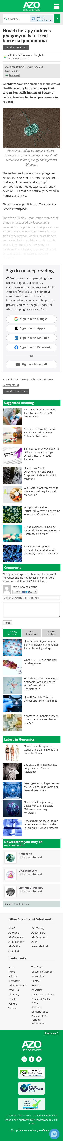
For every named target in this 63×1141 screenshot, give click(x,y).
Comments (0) (11, 384)
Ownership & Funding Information (39, 1020)
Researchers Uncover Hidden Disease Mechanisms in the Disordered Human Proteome (41, 824)
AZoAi (34, 941)
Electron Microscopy (31, 887)
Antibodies (25, 853)
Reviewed (14, 75)
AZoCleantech (16, 941)
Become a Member (42, 971)
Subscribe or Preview (30, 857)
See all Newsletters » (16, 904)
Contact (35, 980)
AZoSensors (38, 932)
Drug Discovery (28, 870)
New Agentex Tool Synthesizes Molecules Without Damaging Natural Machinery (41, 787)
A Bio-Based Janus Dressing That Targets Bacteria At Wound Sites (40, 413)
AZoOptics (14, 946)
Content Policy (39, 1011)
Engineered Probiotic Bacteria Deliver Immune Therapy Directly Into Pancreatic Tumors (41, 454)
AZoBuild (13, 950)
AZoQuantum (39, 937)
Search (35, 985)
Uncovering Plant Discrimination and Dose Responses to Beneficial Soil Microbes (40, 473)
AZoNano (13, 932)
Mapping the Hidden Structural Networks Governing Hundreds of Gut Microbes (42, 511)
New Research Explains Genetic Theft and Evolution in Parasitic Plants (41, 749)
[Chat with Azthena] (54, 1134)
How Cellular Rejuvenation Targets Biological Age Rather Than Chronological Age (41, 644)
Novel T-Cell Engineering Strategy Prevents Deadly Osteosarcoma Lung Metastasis (38, 807)
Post (7, 622)
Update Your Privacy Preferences (33, 1130)
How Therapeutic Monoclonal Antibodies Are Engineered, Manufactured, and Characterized (41, 684)
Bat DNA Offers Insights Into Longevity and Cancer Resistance (40, 768)
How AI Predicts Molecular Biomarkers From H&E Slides (40, 698)
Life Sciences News (42, 379)
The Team (37, 967)
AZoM (11, 928)
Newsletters (38, 976)
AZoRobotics (15, 937)
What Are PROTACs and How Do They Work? (40, 661)
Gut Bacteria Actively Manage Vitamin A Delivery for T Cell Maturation (41, 491)
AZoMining (37, 928)
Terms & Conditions (43, 994)
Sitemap (36, 1007)
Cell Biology (21, 379)
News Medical (39, 946)
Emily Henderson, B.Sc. (31, 66)
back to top (51, 1032)
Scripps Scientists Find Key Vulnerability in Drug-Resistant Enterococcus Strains (42, 530)
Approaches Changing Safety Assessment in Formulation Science (41, 719)
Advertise (37, 990)
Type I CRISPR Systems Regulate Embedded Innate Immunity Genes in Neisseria (41, 550)
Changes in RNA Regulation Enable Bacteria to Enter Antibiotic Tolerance (40, 432)
